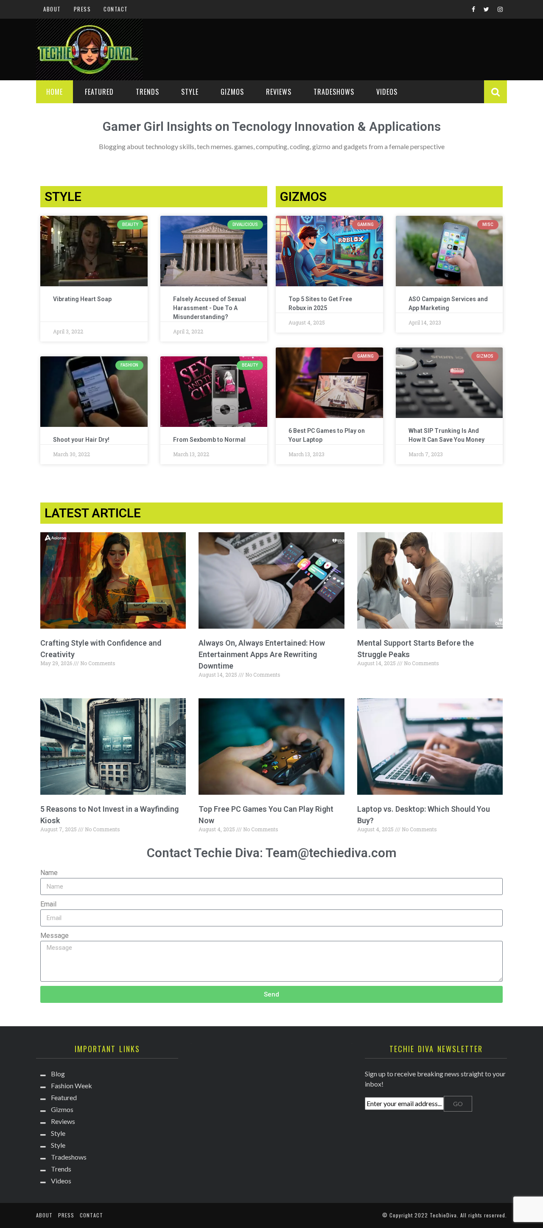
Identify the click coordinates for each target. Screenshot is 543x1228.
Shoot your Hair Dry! (81, 439)
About (52, 9)
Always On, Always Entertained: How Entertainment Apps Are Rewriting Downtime (262, 654)
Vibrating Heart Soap (82, 299)
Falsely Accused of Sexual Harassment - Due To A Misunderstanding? (209, 308)
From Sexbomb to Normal (209, 439)
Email (48, 904)
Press (82, 9)
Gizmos (232, 92)
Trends (147, 92)
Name (49, 873)
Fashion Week (71, 1085)
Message (54, 936)
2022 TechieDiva (435, 1215)
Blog (58, 1074)
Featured (99, 92)
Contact (116, 9)
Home (54, 92)
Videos (386, 92)
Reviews (278, 92)
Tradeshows (333, 92)
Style (190, 92)
